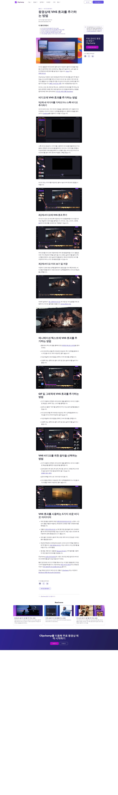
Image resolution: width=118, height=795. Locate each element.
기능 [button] (29, 2)
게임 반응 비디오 (50, 529)
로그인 (87, 2)
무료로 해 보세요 (92, 47)
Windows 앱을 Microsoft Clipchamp (49, 572)
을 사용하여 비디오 (54, 302)
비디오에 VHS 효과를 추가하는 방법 (50, 28)
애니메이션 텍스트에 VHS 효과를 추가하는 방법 (52, 29)
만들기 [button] (35, 2)
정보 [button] (58, 2)
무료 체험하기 (98, 2)
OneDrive (46, 113)
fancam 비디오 (61, 551)
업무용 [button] (41, 2)
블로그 (40, 8)
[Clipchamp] (19, 2)
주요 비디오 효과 (66, 564)
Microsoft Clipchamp (43, 21)
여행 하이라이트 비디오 (64, 521)
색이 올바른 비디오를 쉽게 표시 (52, 567)
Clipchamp (65, 570)
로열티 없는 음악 (46, 473)
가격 (54, 2)
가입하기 (54, 643)
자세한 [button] (48, 2)
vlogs (67, 71)
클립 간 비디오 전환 (55, 83)
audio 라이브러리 (50, 556)
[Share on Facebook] (85, 56)
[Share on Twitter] (89, 56)
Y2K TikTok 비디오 (55, 545)
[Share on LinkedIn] (92, 56)
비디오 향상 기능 (66, 304)
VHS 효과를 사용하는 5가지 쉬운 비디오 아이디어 (53, 33)
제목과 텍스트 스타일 (68, 345)
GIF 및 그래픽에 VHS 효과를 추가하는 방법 (51, 31)
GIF (39, 223)
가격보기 (63, 643)
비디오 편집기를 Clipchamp (64, 91)
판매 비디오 (42, 73)
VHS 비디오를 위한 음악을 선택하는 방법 (51, 32)
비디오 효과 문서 (48, 8)
